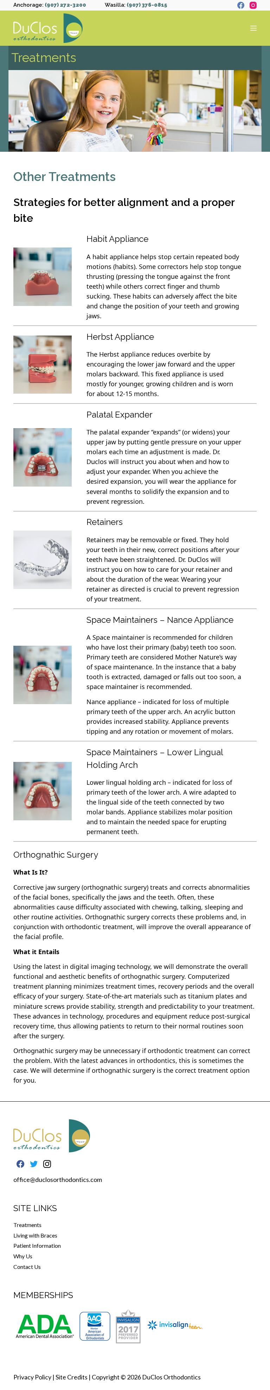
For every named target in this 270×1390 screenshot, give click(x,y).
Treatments (27, 1224)
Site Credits (72, 1377)
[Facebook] (240, 5)
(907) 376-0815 (147, 5)
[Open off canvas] (253, 28)
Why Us (22, 1256)
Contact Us (27, 1266)
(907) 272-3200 (65, 5)
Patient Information (37, 1245)
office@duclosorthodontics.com (57, 1179)
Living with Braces (35, 1235)
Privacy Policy (32, 1377)
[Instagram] (253, 5)
